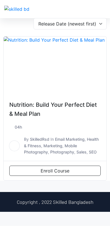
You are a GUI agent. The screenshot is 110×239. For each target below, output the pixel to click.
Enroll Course (55, 171)
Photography (62, 152)
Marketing (52, 145)
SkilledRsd (39, 139)
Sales (81, 152)
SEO (93, 152)
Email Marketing (70, 139)
